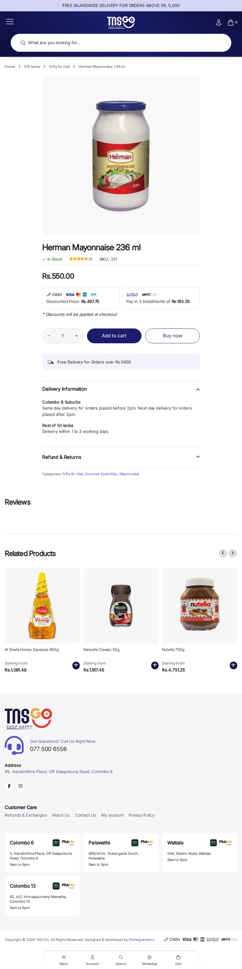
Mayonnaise (129, 474)
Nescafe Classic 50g (101, 649)
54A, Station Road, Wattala (188, 853)
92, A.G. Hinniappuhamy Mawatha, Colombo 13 (38, 899)
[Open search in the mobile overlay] (121, 43)
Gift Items (32, 66)
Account (92, 963)
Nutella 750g (173, 649)
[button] (121, 392)
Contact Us (85, 815)
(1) (81, 259)
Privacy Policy (141, 815)
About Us (61, 815)
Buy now (172, 336)
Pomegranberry (141, 939)
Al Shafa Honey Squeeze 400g (32, 649)
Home (10, 66)
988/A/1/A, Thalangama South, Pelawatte (114, 855)
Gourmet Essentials (101, 474)
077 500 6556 (62, 745)
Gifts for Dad (59, 66)
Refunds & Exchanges (26, 815)
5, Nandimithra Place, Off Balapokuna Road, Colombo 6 (41, 855)
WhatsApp (149, 963)
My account (112, 815)
